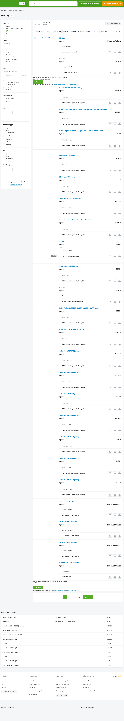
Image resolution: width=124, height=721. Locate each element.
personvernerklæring (59, 84)
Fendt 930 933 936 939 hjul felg (70, 88)
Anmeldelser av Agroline (36, 691)
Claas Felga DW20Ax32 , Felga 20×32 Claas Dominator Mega (81, 131)
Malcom (62, 38)
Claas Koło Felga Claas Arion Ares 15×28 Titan (76, 220)
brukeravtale (72, 84)
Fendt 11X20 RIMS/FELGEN (69, 563)
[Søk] (31, 3)
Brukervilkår (32, 681)
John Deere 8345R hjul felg (69, 351)
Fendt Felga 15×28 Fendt (68, 155)
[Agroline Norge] (9, 3)
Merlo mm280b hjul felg (67, 177)
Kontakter (4, 687)
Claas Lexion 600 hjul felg (68, 266)
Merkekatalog (33, 694)
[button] (115, 52)
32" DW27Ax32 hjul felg (68, 542)
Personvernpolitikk (34, 684)
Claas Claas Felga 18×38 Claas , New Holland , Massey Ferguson (83, 109)
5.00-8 (61, 241)
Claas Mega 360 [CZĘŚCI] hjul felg (71, 329)
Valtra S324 (6, 621)
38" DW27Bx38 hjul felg (68, 522)
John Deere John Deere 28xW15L (71, 198)
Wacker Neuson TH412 (10, 617)
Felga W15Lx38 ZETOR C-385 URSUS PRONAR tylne (78, 308)
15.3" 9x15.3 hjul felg (66, 501)
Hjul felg (62, 58)
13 (79, 597)
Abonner (38, 82)
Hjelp (3, 684)
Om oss (3, 681)
